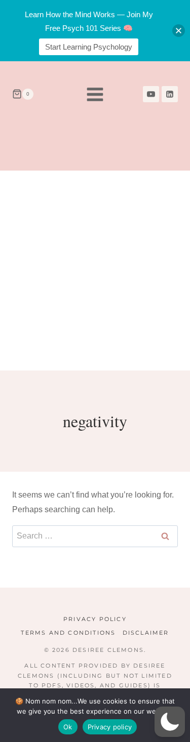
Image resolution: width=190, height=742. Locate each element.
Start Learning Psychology (88, 47)
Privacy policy (110, 727)
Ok (67, 727)
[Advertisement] (95, 270)
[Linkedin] (170, 94)
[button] (170, 722)
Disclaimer (146, 632)
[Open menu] (95, 94)
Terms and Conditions (68, 632)
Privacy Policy (95, 619)
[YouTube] (151, 94)
